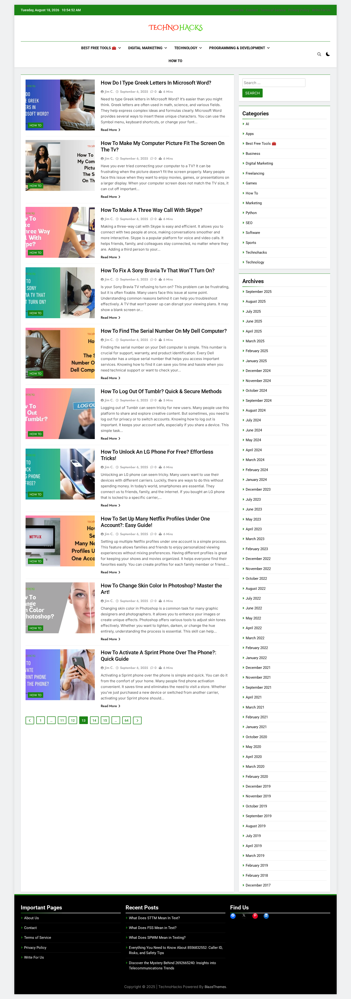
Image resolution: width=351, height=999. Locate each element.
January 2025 (256, 361)
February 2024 (257, 470)
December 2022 (258, 559)
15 (105, 720)
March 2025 (255, 341)
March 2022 (255, 638)
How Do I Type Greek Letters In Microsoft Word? (156, 83)
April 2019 (254, 846)
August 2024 (256, 410)
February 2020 (257, 776)
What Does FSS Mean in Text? (152, 928)
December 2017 (258, 885)
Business (253, 153)
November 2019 (258, 796)
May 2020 (253, 747)
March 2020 (255, 766)
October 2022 (256, 578)
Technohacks (256, 252)
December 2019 (258, 786)
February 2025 (257, 351)
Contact (252, 10)
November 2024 (258, 381)
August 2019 (256, 826)
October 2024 (256, 390)
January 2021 (256, 727)
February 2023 (257, 549)
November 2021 (258, 677)
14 (94, 720)
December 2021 (258, 668)
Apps (250, 134)
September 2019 (258, 816)
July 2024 (253, 420)
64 (126, 720)
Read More (109, 129)
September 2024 (258, 400)
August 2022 (256, 588)
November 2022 (258, 569)
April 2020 (254, 757)
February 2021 (257, 717)
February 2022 (257, 648)
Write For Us (321, 10)
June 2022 (254, 608)
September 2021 (258, 687)
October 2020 (256, 737)
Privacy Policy (298, 10)
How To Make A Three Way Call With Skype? (151, 210)
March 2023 (255, 539)
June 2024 (254, 430)
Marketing (254, 203)
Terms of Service (273, 10)
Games (251, 183)
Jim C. (109, 91)
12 (73, 720)
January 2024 (256, 480)
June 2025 (254, 321)
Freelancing (255, 173)
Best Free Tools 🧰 (98, 48)
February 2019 (257, 865)
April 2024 (254, 450)
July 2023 (253, 499)
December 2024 (258, 371)
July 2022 (253, 598)
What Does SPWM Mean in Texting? (157, 937)
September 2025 (258, 292)
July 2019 (253, 836)
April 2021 (254, 697)
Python (251, 213)
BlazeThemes (215, 987)
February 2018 (257, 875)
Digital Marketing (145, 48)
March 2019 (255, 856)
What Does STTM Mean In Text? (154, 918)
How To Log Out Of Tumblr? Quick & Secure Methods (161, 391)
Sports (251, 243)
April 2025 (254, 331)
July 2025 (253, 311)
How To (175, 61)
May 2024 (253, 440)
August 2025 (256, 301)
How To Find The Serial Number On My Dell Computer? (164, 331)
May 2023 (253, 519)
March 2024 (255, 460)
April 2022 (254, 628)
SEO (249, 223)
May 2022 (253, 618)
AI (247, 124)
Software (253, 233)
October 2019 (256, 806)
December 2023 (258, 489)
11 (62, 720)
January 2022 (256, 658)
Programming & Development (237, 48)
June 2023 (254, 509)
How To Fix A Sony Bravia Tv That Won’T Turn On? (158, 271)
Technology (185, 48)
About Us (237, 10)
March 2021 (255, 707)
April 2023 (254, 529)
